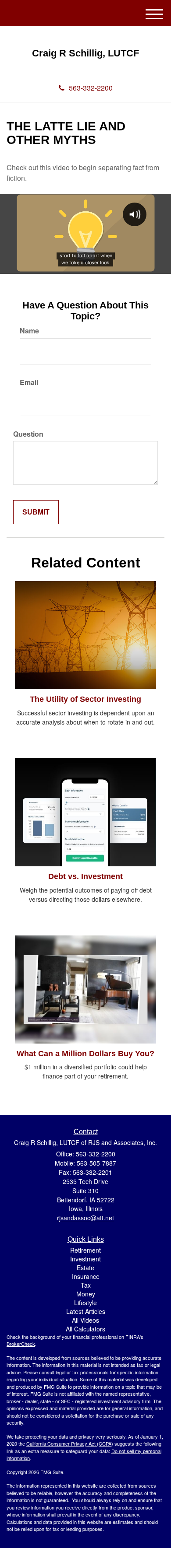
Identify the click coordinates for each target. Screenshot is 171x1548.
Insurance (86, 1276)
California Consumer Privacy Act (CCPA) (69, 1443)
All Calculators (85, 1328)
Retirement (85, 1250)
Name (29, 331)
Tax (86, 1285)
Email (29, 382)
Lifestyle (85, 1302)
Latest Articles (85, 1311)
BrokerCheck (21, 1343)
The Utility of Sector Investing (85, 699)
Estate (85, 1267)
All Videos (85, 1320)
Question (28, 434)
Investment (85, 1258)
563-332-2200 (91, 88)
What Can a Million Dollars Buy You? (85, 1053)
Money (85, 1293)
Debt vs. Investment (85, 876)
